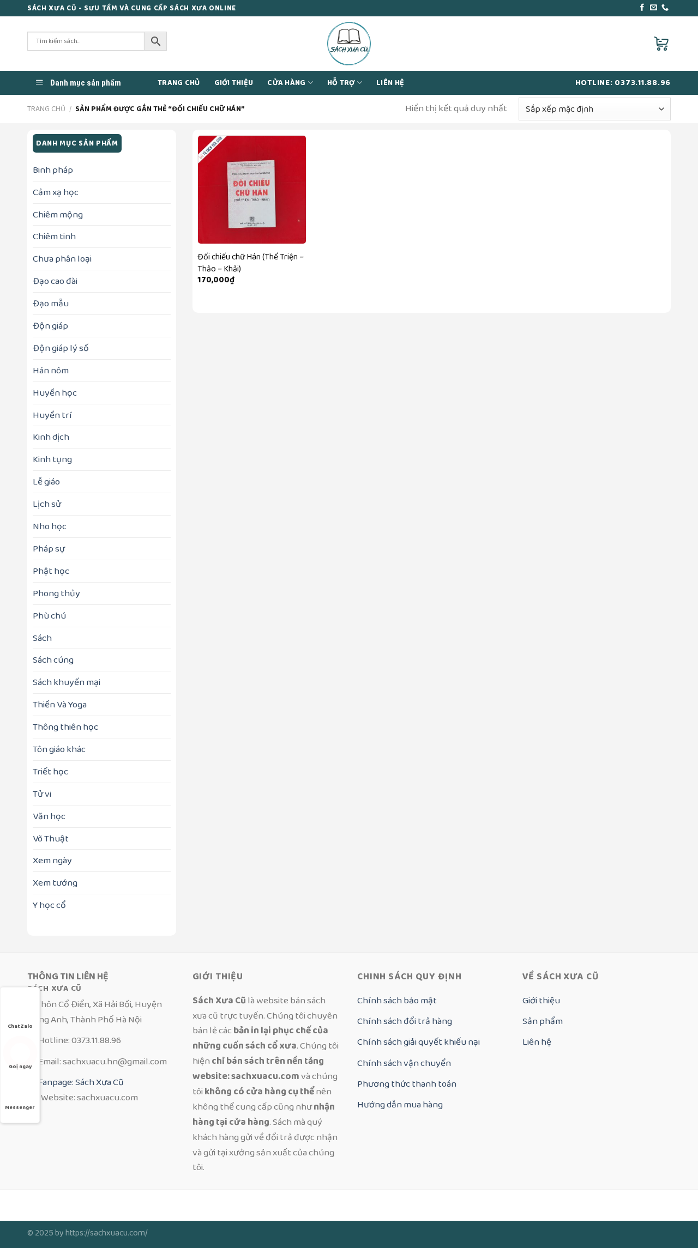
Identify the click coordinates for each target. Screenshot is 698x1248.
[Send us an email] (653, 8)
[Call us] (665, 8)
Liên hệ (390, 83)
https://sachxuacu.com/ (106, 1233)
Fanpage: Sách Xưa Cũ (80, 1082)
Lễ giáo (46, 481)
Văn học (49, 816)
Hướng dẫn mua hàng (400, 1104)
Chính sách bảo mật (397, 1000)
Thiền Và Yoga (60, 704)
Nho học (50, 526)
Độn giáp (50, 325)
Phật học (51, 571)
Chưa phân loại (62, 258)
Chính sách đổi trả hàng (404, 1021)
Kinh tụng (52, 459)
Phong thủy (56, 593)
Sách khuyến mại (66, 682)
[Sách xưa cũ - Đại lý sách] (349, 43)
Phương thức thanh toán (406, 1083)
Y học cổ (49, 905)
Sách (42, 638)
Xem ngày (52, 860)
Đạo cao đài (55, 281)
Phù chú (49, 615)
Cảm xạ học (56, 192)
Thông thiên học (65, 726)
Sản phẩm (542, 1021)
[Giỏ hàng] (662, 43)
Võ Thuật (51, 838)
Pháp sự (49, 548)
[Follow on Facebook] (642, 8)
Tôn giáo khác (59, 749)
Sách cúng (53, 659)
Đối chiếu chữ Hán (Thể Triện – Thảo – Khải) (250, 263)
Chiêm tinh (54, 236)
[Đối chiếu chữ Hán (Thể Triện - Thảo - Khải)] (252, 190)
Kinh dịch (51, 436)
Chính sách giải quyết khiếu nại (418, 1041)
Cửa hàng (286, 83)
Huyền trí (52, 415)
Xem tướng (55, 882)
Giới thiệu (234, 83)
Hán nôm (51, 370)
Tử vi (42, 793)
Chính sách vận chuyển (404, 1063)
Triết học (50, 771)
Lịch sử (47, 503)
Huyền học (55, 392)
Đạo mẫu (51, 303)
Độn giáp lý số (61, 348)
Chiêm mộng (58, 214)
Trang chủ (179, 83)
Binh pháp (53, 169)
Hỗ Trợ (341, 83)
